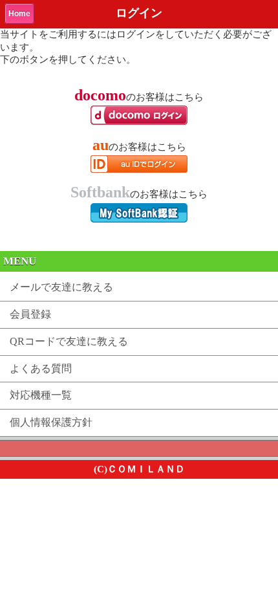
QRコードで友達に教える (69, 341)
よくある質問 (41, 368)
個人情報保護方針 (51, 422)
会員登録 (30, 314)
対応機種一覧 (41, 394)
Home (19, 13)
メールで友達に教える (61, 286)
